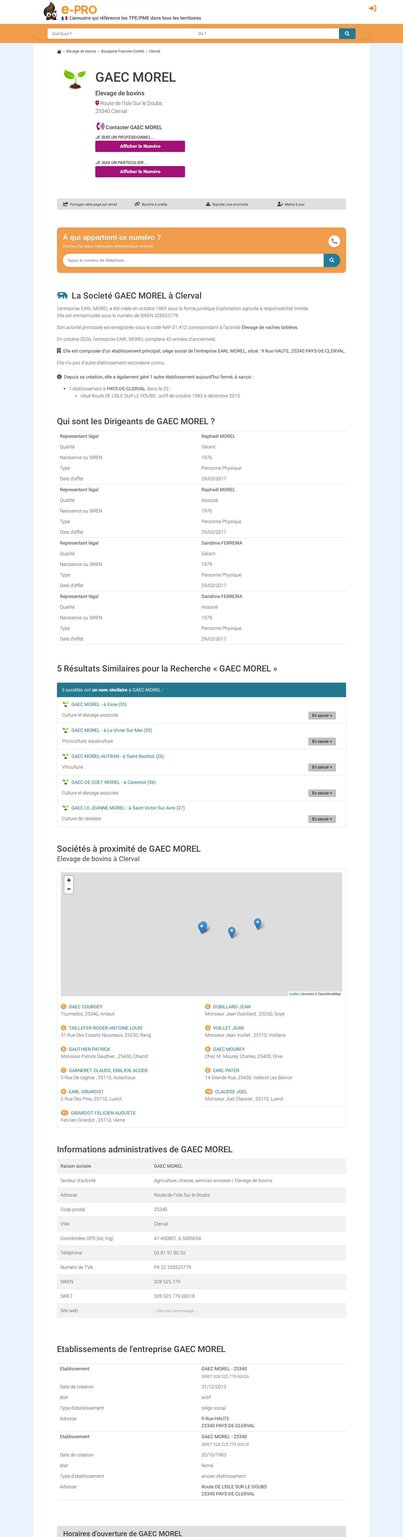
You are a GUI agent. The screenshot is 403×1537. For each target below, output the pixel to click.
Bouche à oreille (153, 204)
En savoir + (322, 715)
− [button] (69, 889)
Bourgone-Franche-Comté (122, 51)
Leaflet (294, 993)
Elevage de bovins (81, 51)
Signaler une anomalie (229, 204)
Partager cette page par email (92, 204)
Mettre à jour (294, 204)
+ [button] (69, 880)
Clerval (154, 51)
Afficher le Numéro (140, 146)
